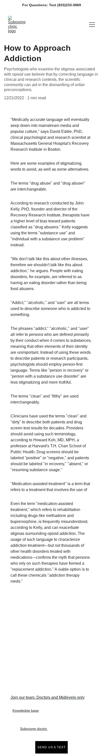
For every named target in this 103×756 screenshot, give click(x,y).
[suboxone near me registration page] (56, 624)
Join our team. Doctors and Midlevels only (47, 697)
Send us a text (52, 747)
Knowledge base (25, 710)
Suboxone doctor (34, 729)
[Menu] (92, 24)
